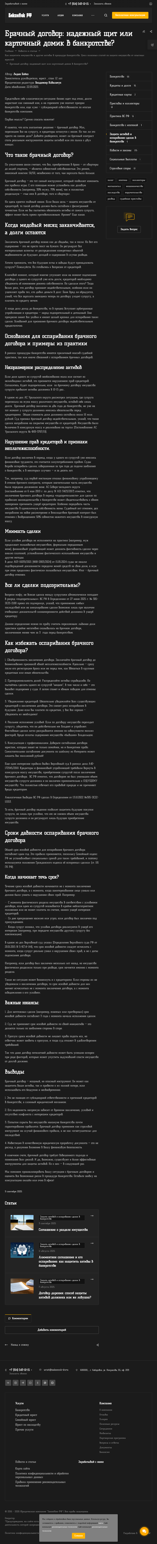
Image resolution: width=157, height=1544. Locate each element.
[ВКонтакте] (8, 1383)
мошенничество (134, 186)
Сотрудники (106, 1428)
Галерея (104, 1419)
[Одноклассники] (38, 1383)
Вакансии (105, 1452)
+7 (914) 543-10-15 (78, 3)
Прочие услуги (24, 1429)
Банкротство (22, 1410)
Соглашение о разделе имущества (63, 1229)
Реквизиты (105, 1433)
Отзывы (104, 1414)
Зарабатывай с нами (91, 1461)
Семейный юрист (25, 1419)
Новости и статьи (25, 1461)
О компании (106, 1410)
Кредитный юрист (26, 1414)
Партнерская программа (113, 1438)
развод (111, 198)
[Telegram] (23, 1383)
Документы (106, 1447)
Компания (106, 1403)
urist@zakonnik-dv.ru (56, 1369)
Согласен (78, 1535)
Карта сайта (22, 1468)
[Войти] (150, 3)
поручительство (133, 192)
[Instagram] (16, 1383)
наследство (114, 192)
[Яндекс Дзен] (52, 1383)
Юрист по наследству (28, 1424)
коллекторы (138, 180)
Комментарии (20, 1318)
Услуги (19, 1403)
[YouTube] (30, 1383)
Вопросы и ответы (109, 1442)
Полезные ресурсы (109, 1424)
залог (110, 180)
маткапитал (114, 186)
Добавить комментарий (52, 1329)
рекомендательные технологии (64, 1527)
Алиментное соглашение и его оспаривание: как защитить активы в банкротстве (66, 1261)
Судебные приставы (131, 198)
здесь (100, 1523)
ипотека (123, 180)
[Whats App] (45, 1383)
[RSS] (144, 31)
